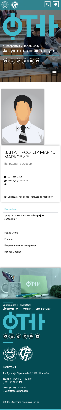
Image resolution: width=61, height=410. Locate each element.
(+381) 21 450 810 (22, 378)
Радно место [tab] (11, 232)
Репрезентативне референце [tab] (20, 245)
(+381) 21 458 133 (18, 387)
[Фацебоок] (6, 61)
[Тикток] (18, 61)
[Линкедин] (37, 61)
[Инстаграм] (12, 61)
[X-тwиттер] (25, 61)
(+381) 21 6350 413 (13, 382)
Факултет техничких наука (29, 50)
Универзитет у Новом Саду (21, 46)
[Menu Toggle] (54, 73)
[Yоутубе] (31, 61)
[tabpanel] (30, 221)
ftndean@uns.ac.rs (19, 391)
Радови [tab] (8, 239)
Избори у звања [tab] (12, 251)
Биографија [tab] (10, 209)
